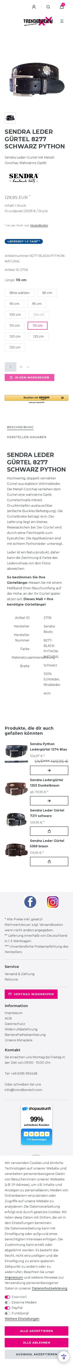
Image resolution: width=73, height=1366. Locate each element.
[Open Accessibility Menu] (63, 1356)
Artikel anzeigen (49, 770)
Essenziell (19, 1297)
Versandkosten (39, 225)
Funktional (20, 1313)
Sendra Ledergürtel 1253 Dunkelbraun (46, 782)
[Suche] (48, 7)
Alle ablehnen (36, 1342)
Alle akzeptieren (36, 1331)
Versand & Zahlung (20, 974)
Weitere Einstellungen (22, 1319)
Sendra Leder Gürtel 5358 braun (47, 843)
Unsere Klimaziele (19, 1040)
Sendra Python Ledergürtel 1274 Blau (48, 746)
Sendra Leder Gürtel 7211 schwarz (47, 813)
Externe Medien (24, 1302)
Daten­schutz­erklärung (49, 1288)
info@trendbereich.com (23, 1090)
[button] (36, 399)
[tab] (20, 427)
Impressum (13, 1013)
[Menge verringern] (28, 367)
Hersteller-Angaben (27, 437)
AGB (8, 1018)
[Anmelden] (34, 7)
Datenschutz (15, 1024)
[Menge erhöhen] (21, 367)
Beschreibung (20, 427)
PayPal (17, 1308)
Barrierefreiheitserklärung (25, 1035)
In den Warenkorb (32, 377)
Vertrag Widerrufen (34, 994)
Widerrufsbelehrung (21, 1029)
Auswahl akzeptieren (36, 1354)
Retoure (11, 979)
